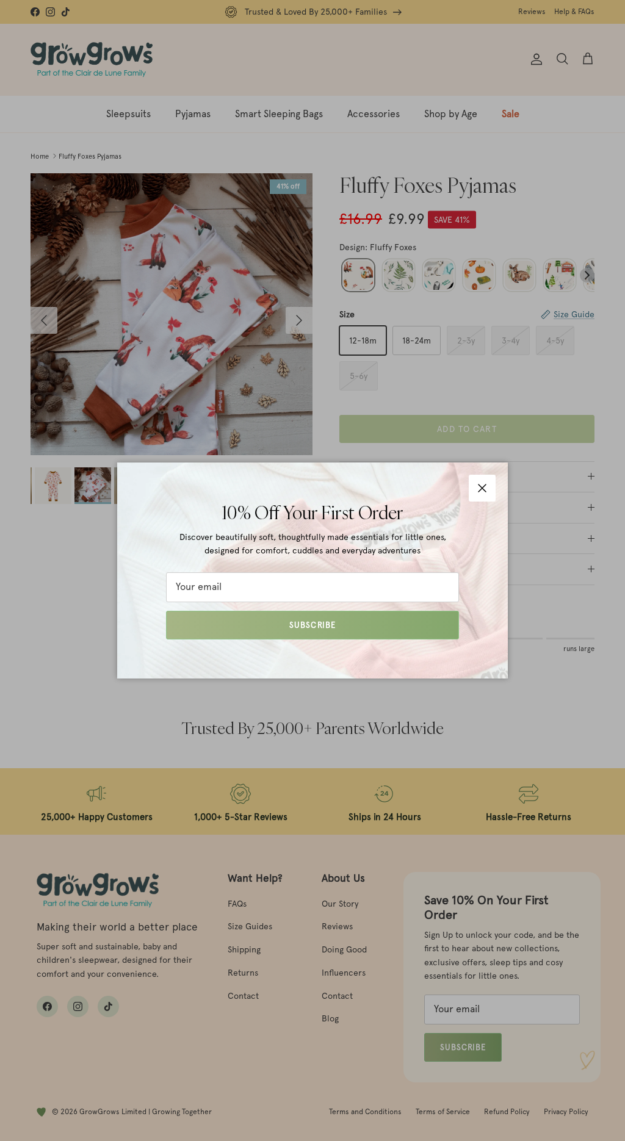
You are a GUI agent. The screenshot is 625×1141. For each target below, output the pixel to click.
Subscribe (312, 625)
